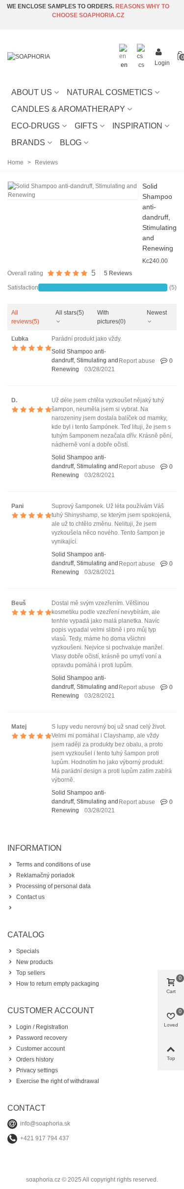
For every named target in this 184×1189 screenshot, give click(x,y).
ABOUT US (31, 92)
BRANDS (28, 142)
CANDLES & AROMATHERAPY (68, 109)
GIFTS (86, 126)
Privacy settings (37, 1070)
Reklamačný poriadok (45, 875)
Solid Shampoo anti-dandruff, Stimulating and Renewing (159, 217)
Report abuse (137, 360)
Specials (27, 951)
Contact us (30, 897)
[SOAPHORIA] (61, 57)
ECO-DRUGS (35, 126)
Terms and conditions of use (53, 864)
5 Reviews (118, 273)
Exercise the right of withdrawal (57, 1081)
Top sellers (30, 972)
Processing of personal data (53, 886)
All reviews (25, 317)
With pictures (111, 317)
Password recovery (41, 1037)
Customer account (40, 1048)
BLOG (70, 142)
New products (34, 962)
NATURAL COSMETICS (110, 92)
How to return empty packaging (57, 983)
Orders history (34, 1059)
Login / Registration (42, 1027)
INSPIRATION (137, 126)
